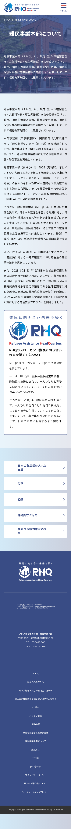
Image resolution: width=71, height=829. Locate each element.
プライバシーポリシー (35, 775)
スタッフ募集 (35, 716)
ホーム (35, 673)
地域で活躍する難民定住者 (35, 733)
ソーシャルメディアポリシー (35, 792)
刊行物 (35, 758)
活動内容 (35, 724)
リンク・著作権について (35, 783)
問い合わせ (35, 766)
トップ (7, 20)
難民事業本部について (35, 741)
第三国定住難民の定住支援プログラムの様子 (35, 699)
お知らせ (35, 707)
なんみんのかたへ (35, 682)
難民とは (35, 749)
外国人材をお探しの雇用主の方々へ (35, 690)
